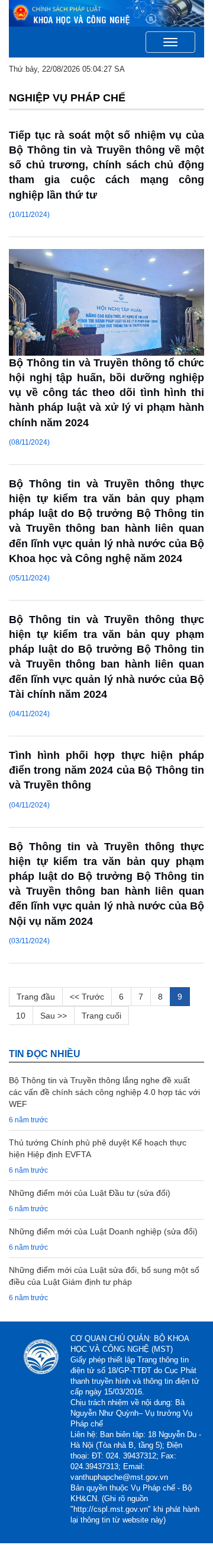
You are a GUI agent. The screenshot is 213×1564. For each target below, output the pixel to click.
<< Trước (87, 996)
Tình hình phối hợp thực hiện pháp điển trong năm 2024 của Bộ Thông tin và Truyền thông (106, 770)
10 (20, 1015)
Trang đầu (36, 996)
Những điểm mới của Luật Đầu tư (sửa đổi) (89, 1193)
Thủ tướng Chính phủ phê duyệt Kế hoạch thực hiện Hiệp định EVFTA (97, 1148)
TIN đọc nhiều (44, 1054)
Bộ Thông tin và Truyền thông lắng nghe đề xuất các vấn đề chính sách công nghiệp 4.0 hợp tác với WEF (104, 1092)
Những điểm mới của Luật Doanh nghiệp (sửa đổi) (103, 1231)
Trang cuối (101, 1015)
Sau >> (53, 1015)
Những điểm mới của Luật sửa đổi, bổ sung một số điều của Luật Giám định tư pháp (104, 1276)
